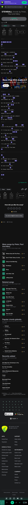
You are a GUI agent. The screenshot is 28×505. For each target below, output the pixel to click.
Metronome (5, 469)
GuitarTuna (4, 393)
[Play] (12, 502)
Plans (16, 444)
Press (16, 480)
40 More (4, 249)
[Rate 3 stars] (14, 208)
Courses (4, 475)
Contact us (17, 482)
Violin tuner (18, 461)
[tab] (14, 19)
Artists (3, 463)
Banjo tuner (18, 466)
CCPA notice (21, 492)
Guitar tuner (18, 452)
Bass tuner (17, 458)
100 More (4, 322)
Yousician (4, 442)
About (16, 474)
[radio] (24, 503)
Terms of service (7, 492)
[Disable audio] (19, 502)
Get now (6, 85)
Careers (17, 477)
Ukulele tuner (18, 455)
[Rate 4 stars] (17, 208)
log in (12, 215)
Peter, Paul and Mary (17, 393)
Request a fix (23, 182)
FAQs (16, 442)
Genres (4, 458)
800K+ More (5, 285)
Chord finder (5, 466)
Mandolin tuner (19, 463)
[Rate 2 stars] (11, 208)
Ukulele (22, 25)
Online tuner (5, 455)
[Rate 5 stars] (19, 208)
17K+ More (4, 359)
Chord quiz (5, 472)
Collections (5, 461)
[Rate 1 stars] (8, 208)
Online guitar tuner (7, 452)
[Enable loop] (16, 502)
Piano (14, 25)
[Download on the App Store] (9, 414)
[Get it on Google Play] (19, 414)
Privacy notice (15, 492)
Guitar (5, 25)
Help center (18, 439)
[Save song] (6, 502)
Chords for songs (6, 449)
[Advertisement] (14, 497)
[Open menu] (25, 7)
